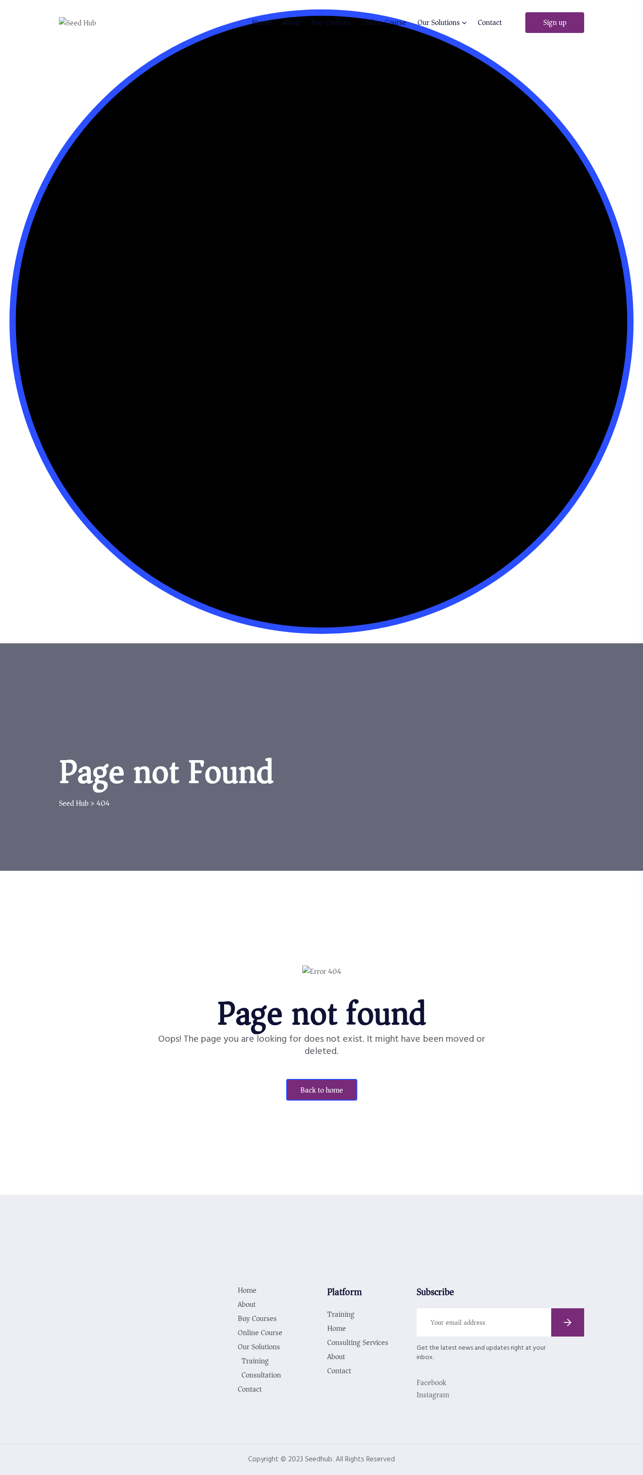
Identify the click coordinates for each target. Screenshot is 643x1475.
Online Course (384, 22)
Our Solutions (439, 22)
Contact (490, 22)
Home (261, 22)
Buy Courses (330, 22)
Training (255, 1361)
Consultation (261, 1375)
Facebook (431, 1382)
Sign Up (554, 22)
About (291, 22)
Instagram (433, 1395)
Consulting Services (357, 1342)
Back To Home (321, 1090)
